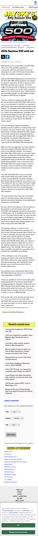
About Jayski (19, 500)
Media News (8, 464)
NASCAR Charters (10, 467)
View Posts (11, 435)
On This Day (8, 477)
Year (7, 412)
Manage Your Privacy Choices (18, 532)
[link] (19, 16)
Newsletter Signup (10, 474)
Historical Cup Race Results (13, 459)
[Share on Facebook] (7, 57)
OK (18, 525)
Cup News (26, 45)
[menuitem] (19, 490)
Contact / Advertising (19, 496)
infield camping (9, 299)
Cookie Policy (26, 510)
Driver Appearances (10, 457)
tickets (19, 299)
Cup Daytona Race (18, 7)
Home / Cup (19, 490)
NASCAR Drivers (9, 469)
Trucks (19, 494)
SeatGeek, (23, 273)
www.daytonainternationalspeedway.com (14, 307)
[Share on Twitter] (3, 57)
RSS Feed (19, 498)
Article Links (8, 451)
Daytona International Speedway (12, 47)
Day (7, 425)
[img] (19, 16)
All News (17, 45)
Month (8, 418)
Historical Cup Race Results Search (15, 462)
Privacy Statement (7, 510)
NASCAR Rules (9, 472)
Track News (30, 47)
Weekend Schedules (10, 482)
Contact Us (7, 454)
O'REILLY (19, 492)
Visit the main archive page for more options (18, 443)
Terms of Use (13, 512)
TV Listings (8, 479)
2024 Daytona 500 (7, 45)
